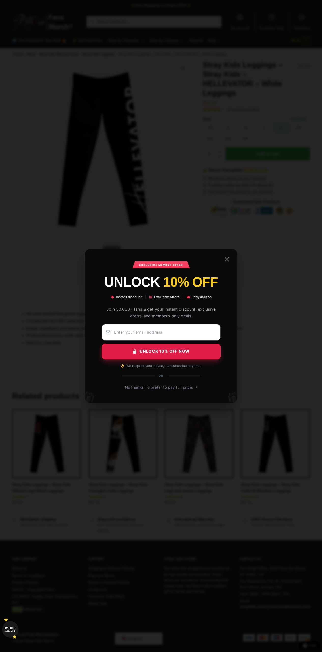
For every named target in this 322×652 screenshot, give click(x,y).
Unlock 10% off (10, 629)
